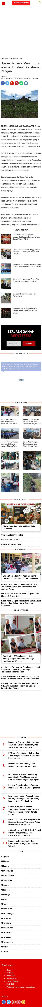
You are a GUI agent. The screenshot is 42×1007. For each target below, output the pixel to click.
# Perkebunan (7, 928)
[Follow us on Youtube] (18, 1002)
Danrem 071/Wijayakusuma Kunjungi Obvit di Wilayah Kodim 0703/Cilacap (27, 265)
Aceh (6, 58)
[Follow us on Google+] (14, 1002)
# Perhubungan (7, 913)
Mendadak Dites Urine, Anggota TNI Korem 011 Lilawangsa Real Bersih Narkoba (26, 252)
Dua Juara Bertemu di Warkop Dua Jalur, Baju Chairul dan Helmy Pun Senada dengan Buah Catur (23, 745)
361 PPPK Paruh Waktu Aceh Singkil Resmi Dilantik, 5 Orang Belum (9, 444)
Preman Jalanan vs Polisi (12, 535)
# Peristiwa (6, 923)
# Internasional (7, 875)
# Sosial (4, 951)
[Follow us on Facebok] (4, 1002)
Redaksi (9, 973)
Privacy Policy (12, 981)
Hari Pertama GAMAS (10, 539)
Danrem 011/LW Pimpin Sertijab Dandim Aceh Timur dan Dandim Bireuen (25, 311)
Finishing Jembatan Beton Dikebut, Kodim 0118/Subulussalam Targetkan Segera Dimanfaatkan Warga (19, 685)
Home (2, 58)
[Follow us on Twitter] (9, 1002)
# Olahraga (5, 894)
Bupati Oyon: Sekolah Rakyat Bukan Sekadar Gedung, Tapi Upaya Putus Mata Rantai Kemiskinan (24, 822)
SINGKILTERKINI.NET (9, 126)
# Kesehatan (6, 880)
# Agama (5, 856)
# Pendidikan (6, 909)
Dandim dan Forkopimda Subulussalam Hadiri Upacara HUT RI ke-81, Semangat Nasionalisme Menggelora (21, 669)
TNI (21, 58)
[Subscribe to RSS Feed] (23, 1002)
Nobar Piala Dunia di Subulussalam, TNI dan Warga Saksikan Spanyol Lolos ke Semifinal (20, 677)
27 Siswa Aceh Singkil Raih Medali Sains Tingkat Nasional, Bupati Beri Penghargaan (24, 755)
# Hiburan (5, 861)
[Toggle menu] (3, 3)
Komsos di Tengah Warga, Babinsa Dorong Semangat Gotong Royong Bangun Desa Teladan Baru (23, 798)
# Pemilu (5, 904)
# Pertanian (6, 937)
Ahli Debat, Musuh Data (11, 544)
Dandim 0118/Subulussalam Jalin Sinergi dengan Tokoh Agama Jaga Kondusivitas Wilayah (18, 658)
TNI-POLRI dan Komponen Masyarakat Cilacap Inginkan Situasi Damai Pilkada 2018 (26, 237)
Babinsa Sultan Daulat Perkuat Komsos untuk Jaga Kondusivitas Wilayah (23, 843)
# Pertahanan (6, 932)
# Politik (4, 947)
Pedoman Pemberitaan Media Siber (20, 987)
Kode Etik (10, 984)
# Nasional (5, 890)
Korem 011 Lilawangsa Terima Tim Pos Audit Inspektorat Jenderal (26, 280)
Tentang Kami (11, 978)
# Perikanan (6, 918)
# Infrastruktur (7, 871)
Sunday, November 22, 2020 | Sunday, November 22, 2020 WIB (19, 78)
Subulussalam (14, 58)
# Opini (4, 899)
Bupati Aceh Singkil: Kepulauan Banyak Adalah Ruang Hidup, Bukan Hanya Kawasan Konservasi (31, 446)
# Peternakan (7, 942)
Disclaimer (10, 976)
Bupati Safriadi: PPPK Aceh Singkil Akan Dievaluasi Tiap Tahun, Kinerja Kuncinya (9, 422)
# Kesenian (5, 885)
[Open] (40, 2)
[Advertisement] (21, 21)
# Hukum (5, 866)
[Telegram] (26, 83)
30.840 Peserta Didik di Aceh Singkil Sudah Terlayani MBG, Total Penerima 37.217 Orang (24, 833)
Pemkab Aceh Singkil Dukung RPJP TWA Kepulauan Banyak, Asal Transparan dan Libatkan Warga (32, 423)
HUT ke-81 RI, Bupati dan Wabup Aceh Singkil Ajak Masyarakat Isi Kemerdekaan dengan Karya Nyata (23, 777)
